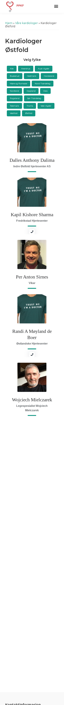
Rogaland (14, 98)
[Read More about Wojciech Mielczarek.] (31, 377)
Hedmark (31, 76)
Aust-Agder (43, 68)
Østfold (28, 113)
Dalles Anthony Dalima (32, 160)
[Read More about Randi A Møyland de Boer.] (31, 308)
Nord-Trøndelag (42, 83)
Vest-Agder (46, 105)
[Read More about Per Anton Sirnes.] (31, 254)
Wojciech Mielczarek (32, 399)
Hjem (8, 23)
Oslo (45, 91)
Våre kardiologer (26, 23)
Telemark (14, 105)
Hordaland (49, 76)
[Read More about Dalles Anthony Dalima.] (31, 137)
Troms (30, 105)
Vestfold (13, 113)
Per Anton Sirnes (32, 276)
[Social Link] (31, 231)
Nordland (14, 91)
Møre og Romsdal (18, 83)
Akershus (25, 68)
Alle (11, 68)
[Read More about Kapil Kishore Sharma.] (31, 192)
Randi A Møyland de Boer (32, 334)
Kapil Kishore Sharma (32, 214)
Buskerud (14, 76)
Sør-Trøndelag (34, 98)
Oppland (31, 91)
